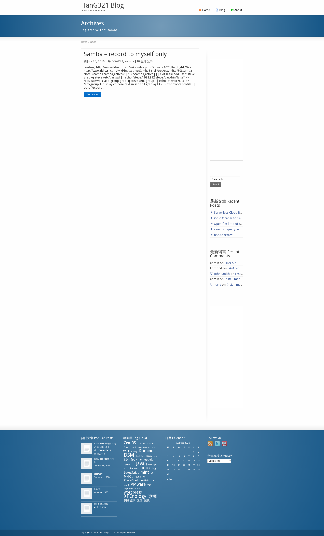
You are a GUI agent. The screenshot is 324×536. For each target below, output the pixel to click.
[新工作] (86, 493)
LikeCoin (230, 263)
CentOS (130, 443)
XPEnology (135, 496)
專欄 (152, 496)
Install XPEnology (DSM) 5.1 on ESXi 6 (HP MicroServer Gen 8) (105, 447)
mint (145, 472)
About (238, 10)
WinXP (137, 489)
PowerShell (131, 480)
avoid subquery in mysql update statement (244, 229)
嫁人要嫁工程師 (101, 504)
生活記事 (147, 61)
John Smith (222, 274)
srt (153, 481)
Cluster (127, 447)
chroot (151, 443)
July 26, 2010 (96, 61)
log (154, 468)
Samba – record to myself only (125, 54)
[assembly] (86, 478)
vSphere (128, 488)
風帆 (147, 500)
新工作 (97, 489)
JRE (125, 469)
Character (142, 443)
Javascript (151, 464)
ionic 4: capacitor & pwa (230, 218)
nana (217, 284)
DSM (129, 455)
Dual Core (140, 456)
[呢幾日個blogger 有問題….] (86, 463)
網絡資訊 (129, 500)
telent (126, 485)
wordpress (133, 492)
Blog (222, 10)
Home (206, 10)
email (156, 456)
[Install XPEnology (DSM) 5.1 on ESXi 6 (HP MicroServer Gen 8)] (86, 448)
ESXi (126, 459)
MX (152, 473)
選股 (139, 500)
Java (140, 463)
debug (134, 451)
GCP (134, 459)
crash (134, 447)
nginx (138, 476)
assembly (98, 474)
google (148, 459)
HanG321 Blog (102, 5)
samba (129, 61)
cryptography (144, 447)
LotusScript (131, 472)
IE (133, 464)
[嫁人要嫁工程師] (86, 508)
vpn (149, 484)
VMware (138, 484)
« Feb (169, 479)
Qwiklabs (145, 480)
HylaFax (127, 464)
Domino (146, 450)
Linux (145, 468)
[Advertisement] (226, 109)
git (140, 459)
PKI (144, 477)
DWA (149, 455)
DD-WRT (117, 61)
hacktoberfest (224, 235)
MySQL (128, 476)
